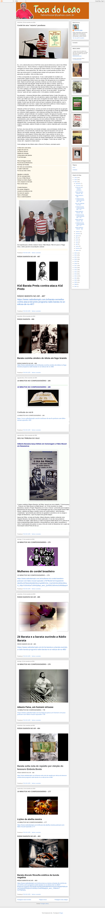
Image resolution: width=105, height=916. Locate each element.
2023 (75, 253)
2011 (75, 278)
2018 (75, 263)
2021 (75, 257)
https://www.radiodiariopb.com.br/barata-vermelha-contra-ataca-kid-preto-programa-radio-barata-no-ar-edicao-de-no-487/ (41, 301)
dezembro (78, 183)
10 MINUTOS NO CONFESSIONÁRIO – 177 (34, 791)
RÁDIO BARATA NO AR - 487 (28, 257)
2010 (75, 280)
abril (77, 244)
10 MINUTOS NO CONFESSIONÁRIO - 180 (34, 381)
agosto (77, 235)
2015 (75, 269)
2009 (75, 282)
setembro (78, 233)
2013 (75, 274)
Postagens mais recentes (24, 899)
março (77, 246)
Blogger (61, 913)
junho (77, 240)
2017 (75, 265)
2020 (75, 259)
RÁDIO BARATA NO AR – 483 (28, 836)
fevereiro (78, 248)
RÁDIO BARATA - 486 (25, 319)
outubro (78, 231)
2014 (75, 271)
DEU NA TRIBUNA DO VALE (28, 438)
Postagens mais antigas (61, 899)
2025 (75, 179)
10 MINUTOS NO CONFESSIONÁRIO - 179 (34, 542)
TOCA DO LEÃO (78, 30)
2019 (75, 261)
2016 (75, 267)
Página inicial (43, 899)
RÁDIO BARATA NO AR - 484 (28, 728)
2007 (75, 286)
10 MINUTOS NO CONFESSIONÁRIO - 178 (34, 664)
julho (77, 237)
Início (74, 167)
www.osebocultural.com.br (77, 59)
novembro (78, 185)
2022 (75, 255)
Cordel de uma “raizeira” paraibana (31, 25)
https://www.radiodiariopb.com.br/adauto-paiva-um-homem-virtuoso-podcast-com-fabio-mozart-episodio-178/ (41, 713)
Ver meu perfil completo (78, 38)
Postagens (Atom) (45, 903)
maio (77, 242)
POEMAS (75, 169)
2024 (75, 181)
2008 (75, 284)
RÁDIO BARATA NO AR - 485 (28, 597)
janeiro (77, 250)
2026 (75, 177)
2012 (75, 276)
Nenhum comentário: (36, 252)
